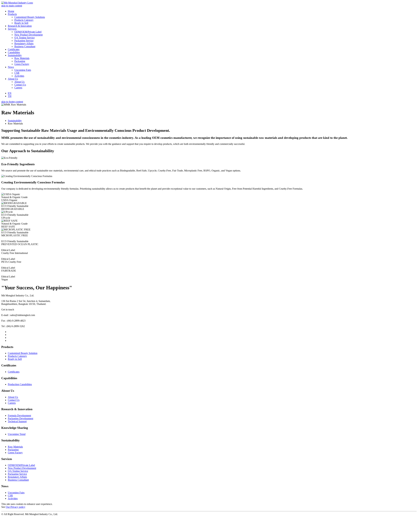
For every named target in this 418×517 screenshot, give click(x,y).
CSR (10, 495)
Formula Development (19, 415)
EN (9, 93)
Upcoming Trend (16, 434)
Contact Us (13, 400)
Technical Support (17, 421)
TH (9, 96)
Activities (13, 498)
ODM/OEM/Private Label (21, 465)
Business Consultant (18, 479)
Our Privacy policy (15, 507)
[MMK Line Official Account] (9, 331)
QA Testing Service (18, 471)
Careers (12, 403)
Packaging (13, 449)
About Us (13, 397)
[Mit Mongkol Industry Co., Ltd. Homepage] (17, 2)
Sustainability (15, 120)
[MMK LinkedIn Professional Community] (9, 337)
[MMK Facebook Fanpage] (9, 334)
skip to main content (11, 5)
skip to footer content (12, 101)
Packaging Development (20, 418)
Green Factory (15, 452)
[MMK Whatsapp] (9, 340)
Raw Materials (15, 446)
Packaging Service (17, 474)
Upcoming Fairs (16, 492)
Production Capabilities (20, 384)
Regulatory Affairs (17, 477)
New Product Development (22, 468)
